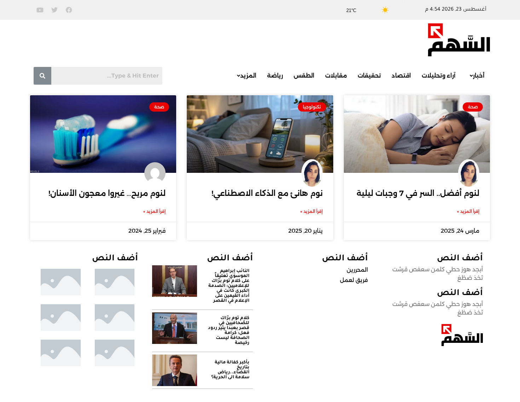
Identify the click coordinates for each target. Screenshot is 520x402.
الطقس (304, 75)
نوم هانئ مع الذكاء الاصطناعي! (267, 193)
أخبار (479, 75)
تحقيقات (369, 75)
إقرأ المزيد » (468, 211)
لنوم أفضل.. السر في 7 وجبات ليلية (418, 193)
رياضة (275, 75)
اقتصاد (401, 75)
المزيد (248, 75)
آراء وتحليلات (439, 75)
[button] (475, 76)
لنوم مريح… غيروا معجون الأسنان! (107, 193)
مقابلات (336, 75)
